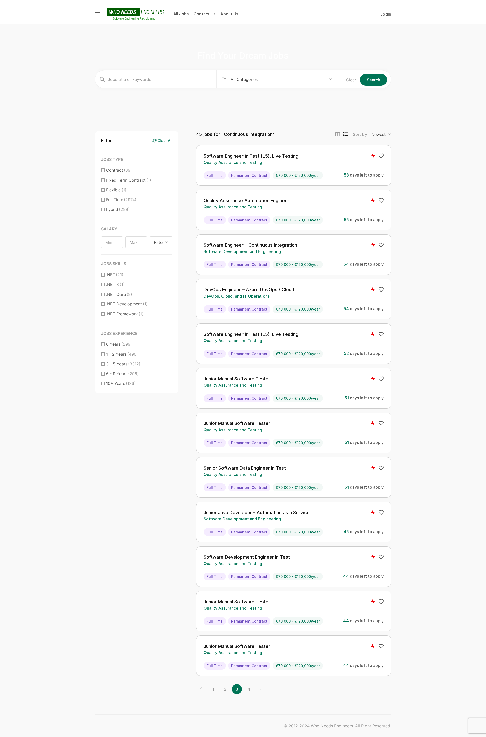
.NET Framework (125, 313)
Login (385, 14)
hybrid (118, 209)
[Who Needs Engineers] (136, 13)
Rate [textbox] (158, 242)
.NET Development (127, 303)
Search (373, 79)
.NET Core (119, 294)
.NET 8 (115, 284)
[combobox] (281, 79)
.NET (114, 274)
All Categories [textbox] (244, 79)
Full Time (121, 199)
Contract (119, 170)
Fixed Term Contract (128, 180)
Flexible (116, 189)
